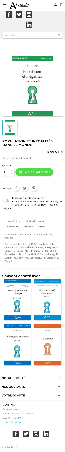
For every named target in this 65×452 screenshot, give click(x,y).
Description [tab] (13, 221)
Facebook (9, 14)
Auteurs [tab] (28, 226)
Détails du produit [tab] (35, 221)
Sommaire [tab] (13, 226)
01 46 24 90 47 (16, 417)
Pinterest (33, 188)
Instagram (29, 14)
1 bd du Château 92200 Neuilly (18, 413)
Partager (16, 188)
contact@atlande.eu (12, 422)
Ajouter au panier (34, 172)
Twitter (19, 14)
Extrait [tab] (41, 226)
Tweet (24, 188)
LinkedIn (29, 25)
